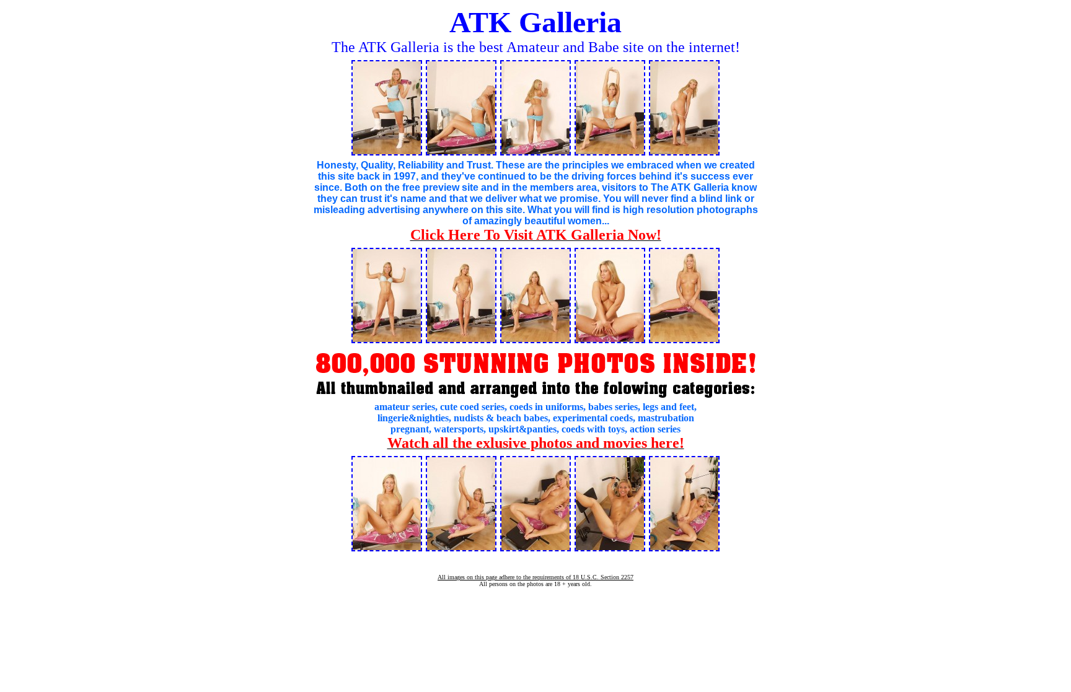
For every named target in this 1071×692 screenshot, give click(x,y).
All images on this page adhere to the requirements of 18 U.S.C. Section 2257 (535, 577)
